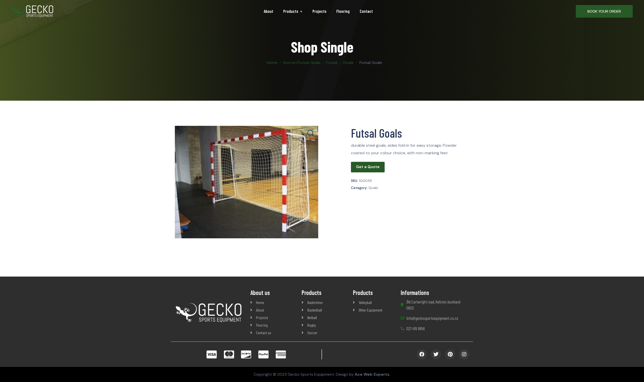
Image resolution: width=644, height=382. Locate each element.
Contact (366, 11)
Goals (348, 62)
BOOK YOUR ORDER (604, 11)
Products (290, 11)
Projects (319, 11)
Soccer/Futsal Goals (301, 62)
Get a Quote (368, 166)
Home (272, 62)
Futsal (331, 62)
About (268, 11)
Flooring (343, 11)
